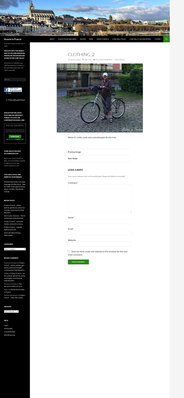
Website (72, 240)
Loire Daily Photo (119, 39)
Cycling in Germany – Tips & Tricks (109, 60)
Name (71, 217)
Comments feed (9, 332)
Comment (73, 182)
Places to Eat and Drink (67, 39)
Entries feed (8, 328)
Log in (6, 325)
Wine (91, 39)
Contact (158, 39)
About (52, 39)
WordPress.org (9, 335)
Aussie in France (12, 39)
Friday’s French (103, 39)
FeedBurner (19, 139)
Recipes (83, 39)
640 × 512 (87, 60)
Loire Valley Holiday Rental (140, 39)
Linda (6, 273)
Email (71, 228)
